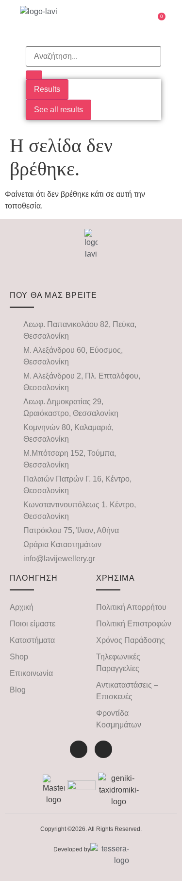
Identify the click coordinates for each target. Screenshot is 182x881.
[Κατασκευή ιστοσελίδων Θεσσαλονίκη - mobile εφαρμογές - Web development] (109, 854)
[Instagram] (103, 749)
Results (47, 89)
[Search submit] (34, 74)
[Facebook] (78, 749)
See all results (58, 109)
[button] (116, 21)
